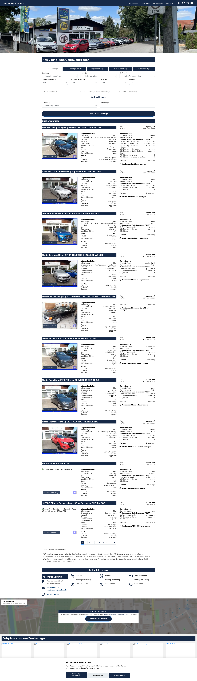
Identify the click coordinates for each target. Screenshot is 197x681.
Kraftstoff (123, 73)
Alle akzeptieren (119, 675)
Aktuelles (157, 3)
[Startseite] (14, 3)
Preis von (103, 80)
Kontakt (169, 3)
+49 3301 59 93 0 (53, 594)
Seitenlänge (104, 103)
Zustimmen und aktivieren (98, 619)
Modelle (84, 73)
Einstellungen (98, 675)
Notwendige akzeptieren (76, 674)
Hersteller (45, 73)
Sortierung (46, 103)
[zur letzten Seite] (114, 543)
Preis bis (132, 80)
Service (146, 3)
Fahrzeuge (133, 3)
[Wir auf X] (179, 2)
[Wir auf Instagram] (188, 2)
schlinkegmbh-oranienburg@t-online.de (57, 588)
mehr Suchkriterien (98, 97)
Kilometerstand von (49, 80)
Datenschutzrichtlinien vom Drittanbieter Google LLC (117, 614)
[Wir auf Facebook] (183, 2)
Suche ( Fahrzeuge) (98, 114)
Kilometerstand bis (78, 80)
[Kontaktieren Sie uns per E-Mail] (192, 2)
